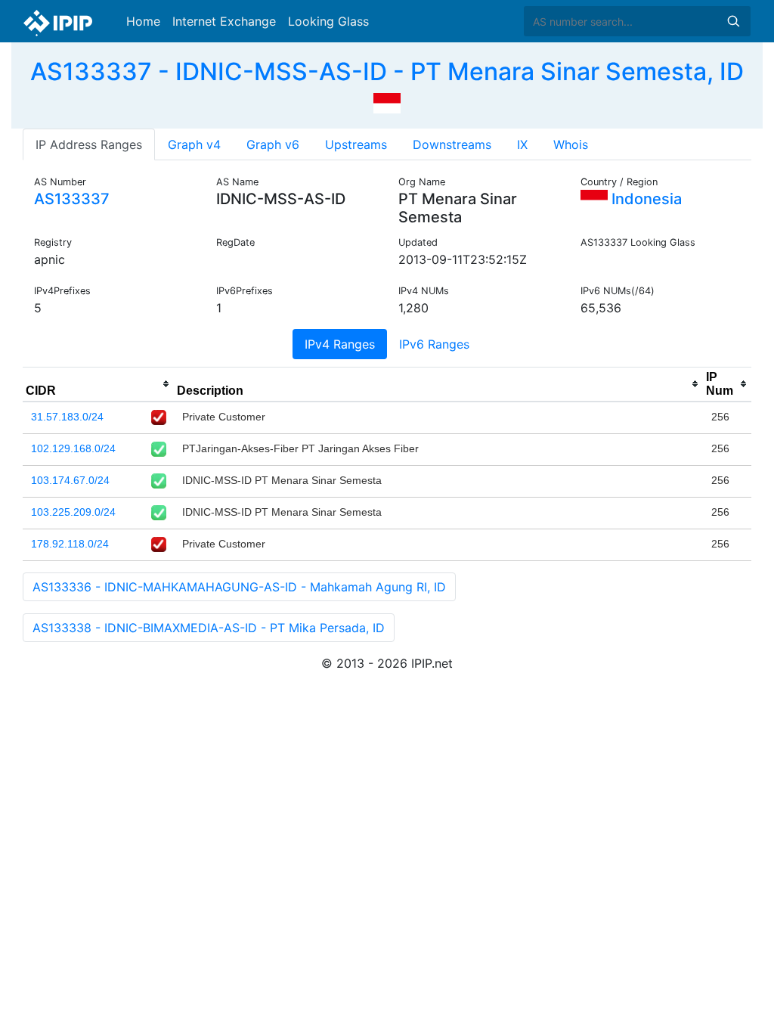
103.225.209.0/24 (73, 512)
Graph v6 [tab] (272, 144)
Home (143, 21)
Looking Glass (328, 21)
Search (733, 21)
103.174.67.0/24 (70, 480)
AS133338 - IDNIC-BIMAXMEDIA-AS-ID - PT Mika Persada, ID (209, 627)
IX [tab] (522, 144)
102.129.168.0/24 (73, 448)
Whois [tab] (570, 144)
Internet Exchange (224, 21)
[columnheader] (98, 384)
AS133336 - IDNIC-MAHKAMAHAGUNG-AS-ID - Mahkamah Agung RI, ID (239, 586)
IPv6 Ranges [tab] (434, 344)
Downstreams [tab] (452, 144)
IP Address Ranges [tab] (89, 144)
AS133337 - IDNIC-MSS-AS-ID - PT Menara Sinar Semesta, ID (387, 71)
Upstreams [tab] (356, 144)
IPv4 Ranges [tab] (340, 344)
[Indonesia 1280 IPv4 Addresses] (387, 101)
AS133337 (72, 199)
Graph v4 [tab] (194, 144)
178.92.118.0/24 (70, 544)
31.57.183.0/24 (67, 417)
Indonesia (645, 199)
